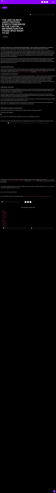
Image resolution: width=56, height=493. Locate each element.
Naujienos (4, 211)
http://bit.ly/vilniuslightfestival (24, 71)
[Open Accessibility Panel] (54, 491)
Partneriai (4, 216)
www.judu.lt (48, 179)
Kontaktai (4, 217)
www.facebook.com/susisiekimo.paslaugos (15, 180)
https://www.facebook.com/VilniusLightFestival (32, 196)
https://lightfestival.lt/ (47, 196)
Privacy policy (32, 207)
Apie (3, 210)
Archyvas (4, 215)
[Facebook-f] (42, 2)
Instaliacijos (4, 212)
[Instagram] (45, 2)
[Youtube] (47, 2)
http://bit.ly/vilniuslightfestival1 (42, 71)
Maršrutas (4, 214)
